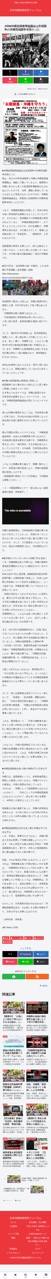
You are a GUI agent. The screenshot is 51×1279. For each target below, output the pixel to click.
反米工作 (39, 938)
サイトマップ (37, 1252)
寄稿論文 (13, 1248)
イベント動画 (18, 938)
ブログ (29, 938)
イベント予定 (13, 1233)
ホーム (13, 1222)
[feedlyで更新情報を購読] (13, 976)
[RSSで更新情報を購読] (37, 976)
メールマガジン (13, 1252)
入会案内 (13, 1226)
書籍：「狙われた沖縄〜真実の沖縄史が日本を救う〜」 (37, 1241)
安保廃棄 (8, 942)
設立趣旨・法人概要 (37, 1222)
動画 (6, 938)
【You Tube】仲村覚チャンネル (37, 1228)
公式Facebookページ (38, 1233)
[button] (41, 80)
